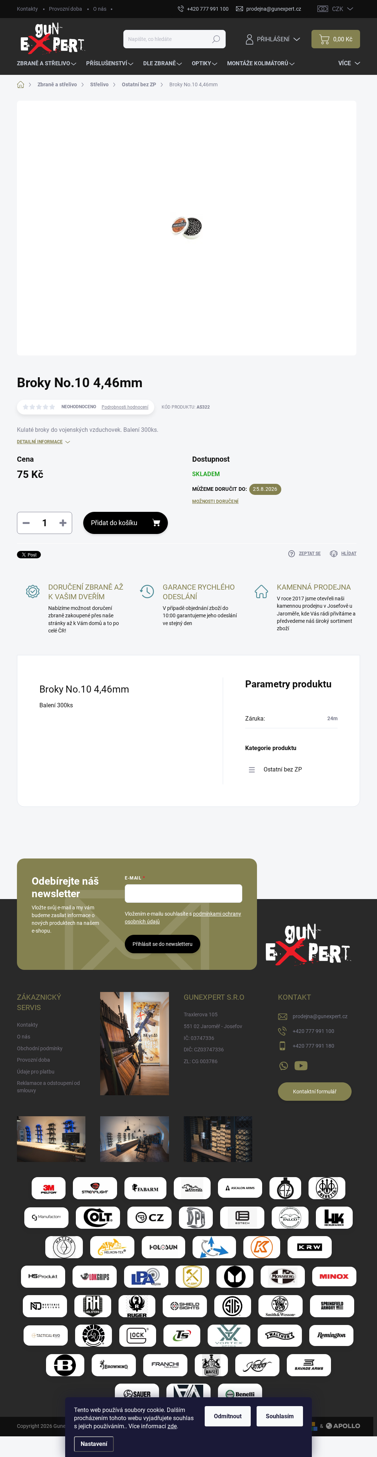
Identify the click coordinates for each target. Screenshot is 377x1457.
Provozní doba (65, 9)
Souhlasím (280, 1416)
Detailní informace (40, 441)
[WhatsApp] (283, 1064)
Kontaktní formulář (315, 1092)
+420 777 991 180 (313, 1046)
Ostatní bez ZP (283, 769)
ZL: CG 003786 (201, 1061)
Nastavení (94, 1443)
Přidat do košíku (114, 523)
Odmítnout (228, 1416)
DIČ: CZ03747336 (204, 1049)
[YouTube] (301, 1064)
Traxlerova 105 (201, 1014)
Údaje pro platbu (35, 1072)
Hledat (216, 39)
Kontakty (27, 9)
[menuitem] (47, 63)
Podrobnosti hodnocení (125, 407)
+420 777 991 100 (313, 1031)
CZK (337, 9)
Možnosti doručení (215, 501)
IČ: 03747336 (199, 1038)
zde (172, 1426)
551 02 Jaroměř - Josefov (213, 1026)
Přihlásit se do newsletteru (163, 944)
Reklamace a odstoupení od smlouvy (48, 1086)
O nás (99, 9)
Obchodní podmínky (40, 1048)
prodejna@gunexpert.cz (320, 1016)
